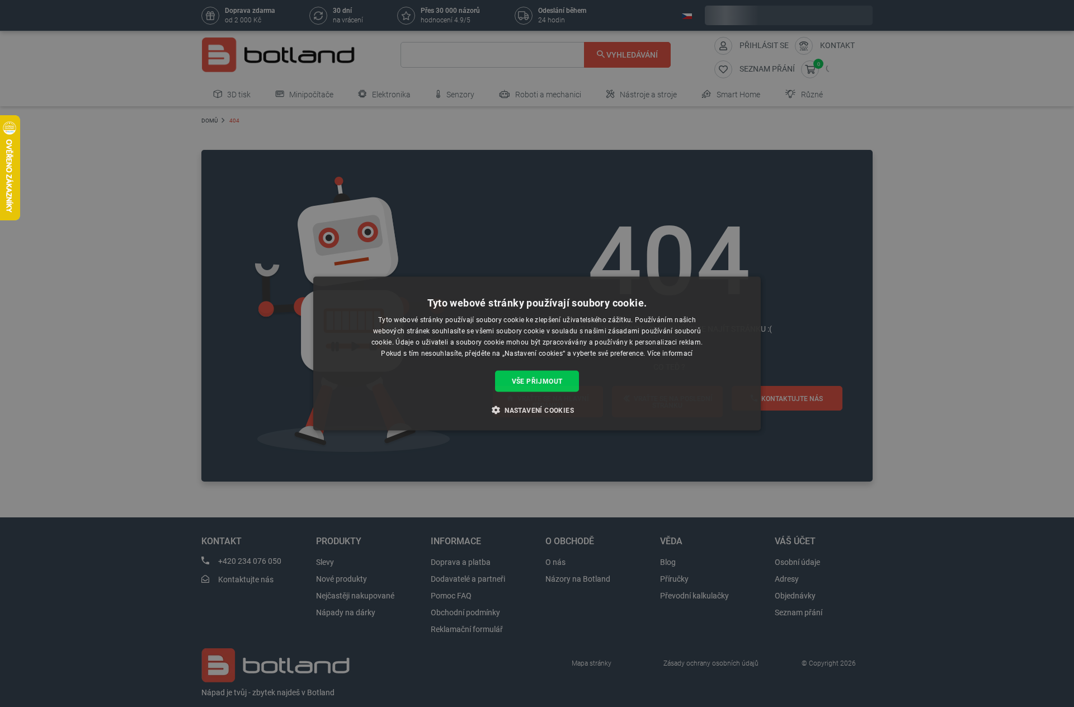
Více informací (670, 353)
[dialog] (537, 354)
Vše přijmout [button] (537, 381)
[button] (537, 409)
